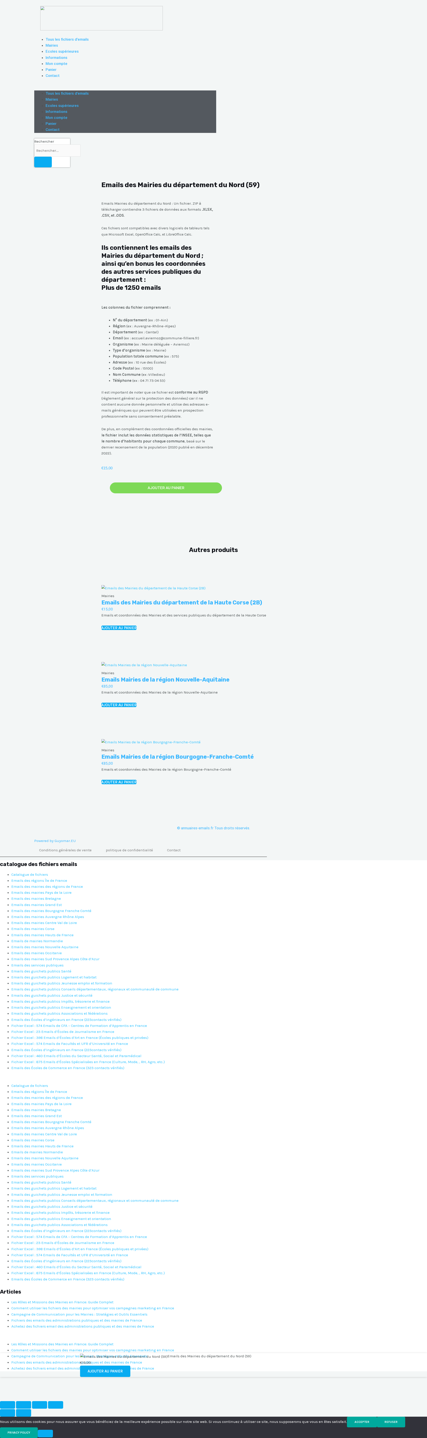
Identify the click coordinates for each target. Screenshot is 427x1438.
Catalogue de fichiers (29, 874)
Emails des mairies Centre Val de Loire (44, 922)
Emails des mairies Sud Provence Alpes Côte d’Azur (55, 959)
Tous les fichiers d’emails (67, 39)
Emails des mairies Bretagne (36, 898)
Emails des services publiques (37, 965)
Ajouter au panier (166, 488)
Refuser (391, 1422)
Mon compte (56, 63)
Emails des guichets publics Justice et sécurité (52, 995)
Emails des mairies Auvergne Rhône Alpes (47, 916)
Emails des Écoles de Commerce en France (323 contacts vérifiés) (67, 1068)
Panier (51, 69)
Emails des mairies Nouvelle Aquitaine (45, 947)
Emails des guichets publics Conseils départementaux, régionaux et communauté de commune (95, 989)
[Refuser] (45, 1433)
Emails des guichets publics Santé (41, 971)
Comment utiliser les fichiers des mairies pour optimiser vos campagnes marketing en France (92, 1308)
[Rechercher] (43, 162)
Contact (53, 75)
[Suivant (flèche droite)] (23, 1413)
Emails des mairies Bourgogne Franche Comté (51, 910)
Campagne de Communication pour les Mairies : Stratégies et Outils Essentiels (79, 1314)
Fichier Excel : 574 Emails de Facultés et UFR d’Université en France (69, 1043)
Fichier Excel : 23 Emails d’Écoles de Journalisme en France (62, 1031)
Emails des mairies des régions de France (47, 886)
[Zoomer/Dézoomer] (7, 1405)
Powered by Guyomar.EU (55, 840)
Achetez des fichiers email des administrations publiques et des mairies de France (82, 1326)
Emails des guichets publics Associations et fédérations (59, 1013)
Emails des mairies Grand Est (36, 904)
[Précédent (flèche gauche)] (7, 1413)
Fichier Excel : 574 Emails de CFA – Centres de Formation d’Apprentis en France (79, 1025)
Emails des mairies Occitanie (36, 953)
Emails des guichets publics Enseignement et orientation (61, 1007)
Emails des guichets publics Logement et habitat (54, 977)
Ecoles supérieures (62, 51)
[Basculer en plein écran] (23, 1405)
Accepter (361, 1422)
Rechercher (44, 141)
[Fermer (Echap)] (55, 1405)
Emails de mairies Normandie (37, 941)
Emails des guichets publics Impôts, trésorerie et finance (60, 1001)
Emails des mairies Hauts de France (42, 935)
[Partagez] (39, 1405)
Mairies (52, 45)
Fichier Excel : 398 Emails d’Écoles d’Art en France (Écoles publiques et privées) (79, 1037)
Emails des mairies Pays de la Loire (41, 892)
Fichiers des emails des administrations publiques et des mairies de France (76, 1320)
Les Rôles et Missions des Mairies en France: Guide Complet (62, 1302)
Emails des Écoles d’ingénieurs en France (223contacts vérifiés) (66, 1019)
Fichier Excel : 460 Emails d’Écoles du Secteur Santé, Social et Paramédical (76, 1056)
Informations (56, 57)
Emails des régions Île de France (39, 880)
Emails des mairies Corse (32, 928)
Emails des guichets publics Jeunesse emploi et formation (61, 983)
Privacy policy (19, 1432)
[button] (125, 87)
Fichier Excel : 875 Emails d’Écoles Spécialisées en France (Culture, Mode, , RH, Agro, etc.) (88, 1062)
